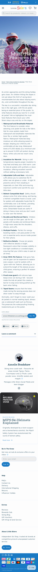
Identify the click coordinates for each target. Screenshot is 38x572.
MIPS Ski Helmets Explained (16, 422)
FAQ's (4, 480)
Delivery (5, 485)
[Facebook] (6, 555)
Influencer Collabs (8, 493)
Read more (6, 440)
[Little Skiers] (18, 8)
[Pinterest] (9, 555)
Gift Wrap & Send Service (11, 520)
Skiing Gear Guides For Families (15, 82)
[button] (17, 2)
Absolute (9, 570)
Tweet (16, 326)
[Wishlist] (30, 8)
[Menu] (4, 8)
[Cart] (34, 8)
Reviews (5, 510)
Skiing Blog (6, 515)
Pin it (26, 326)
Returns (5, 490)
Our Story (6, 547)
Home (3, 82)
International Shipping (10, 488)
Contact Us (6, 483)
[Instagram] (19, 388)
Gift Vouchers (7, 517)
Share (7, 326)
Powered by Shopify (7, 568)
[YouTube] (12, 555)
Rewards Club (7, 512)
